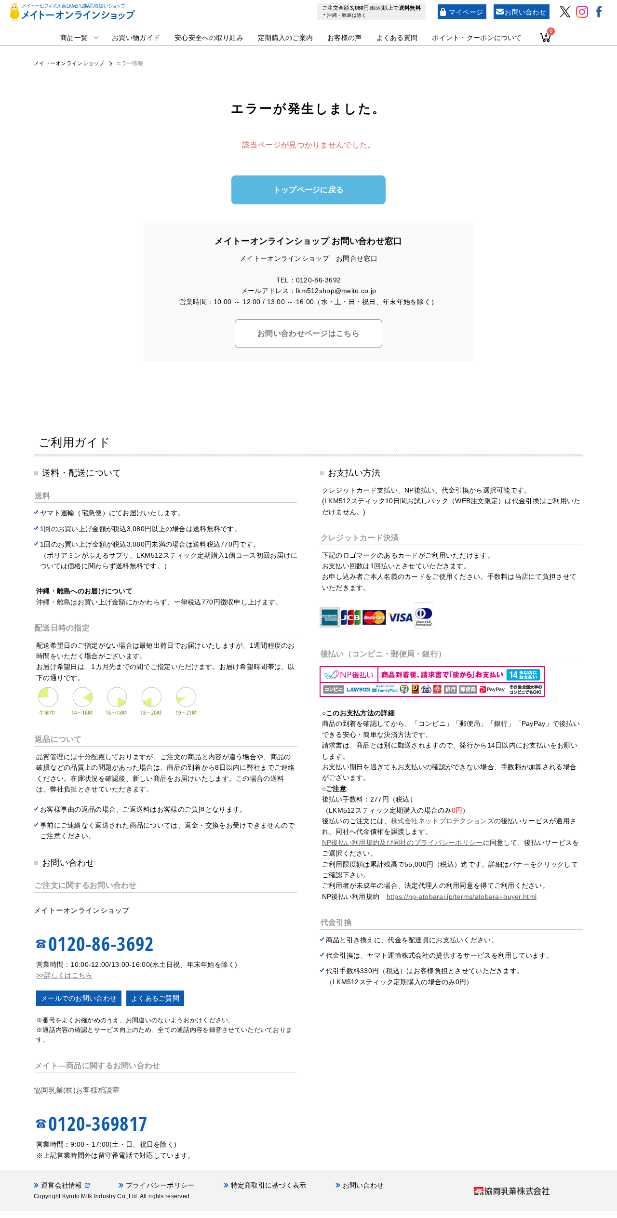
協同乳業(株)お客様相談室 (77, 1090)
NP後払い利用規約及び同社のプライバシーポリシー (402, 842)
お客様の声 (344, 37)
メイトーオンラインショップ (69, 63)
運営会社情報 (61, 1185)
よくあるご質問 (155, 998)
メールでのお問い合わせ (79, 998)
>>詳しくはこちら (64, 975)
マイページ (466, 12)
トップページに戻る (308, 190)
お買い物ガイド (136, 37)
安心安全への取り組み (208, 37)
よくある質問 (397, 37)
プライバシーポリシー (160, 1185)
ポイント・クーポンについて (477, 37)
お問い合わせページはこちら (308, 333)
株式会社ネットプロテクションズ (442, 821)
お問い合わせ (525, 12)
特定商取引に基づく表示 (269, 1185)
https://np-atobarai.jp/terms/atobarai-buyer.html (462, 896)
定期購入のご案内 (285, 37)
